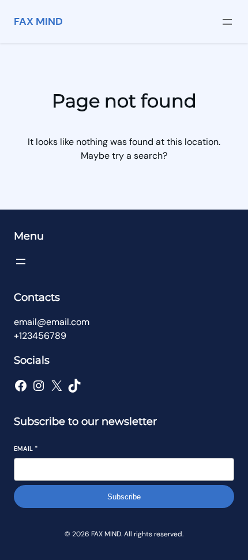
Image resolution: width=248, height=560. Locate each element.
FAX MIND (38, 21)
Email (25, 449)
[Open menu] (227, 22)
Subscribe (124, 496)
